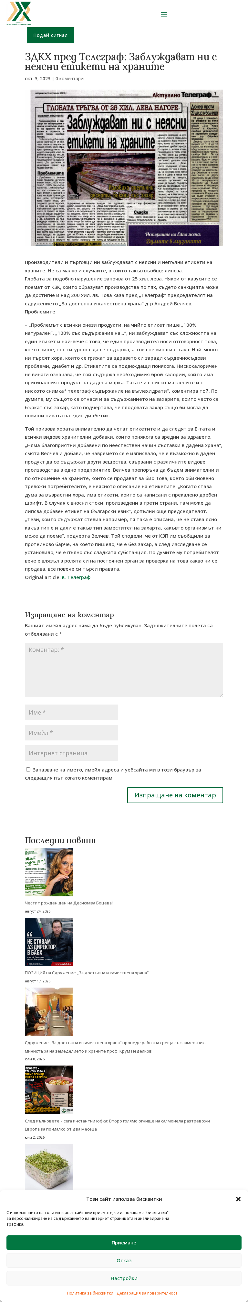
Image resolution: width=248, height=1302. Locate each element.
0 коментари (70, 78)
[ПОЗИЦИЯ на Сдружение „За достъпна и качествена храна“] (49, 943)
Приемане (124, 1242)
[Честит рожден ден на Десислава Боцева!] (49, 873)
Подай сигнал (50, 35)
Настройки (124, 1278)
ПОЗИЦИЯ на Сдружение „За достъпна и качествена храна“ (87, 973)
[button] (238, 1199)
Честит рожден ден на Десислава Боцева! (69, 903)
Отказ (124, 1260)
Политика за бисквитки (90, 1293)
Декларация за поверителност (147, 1293)
